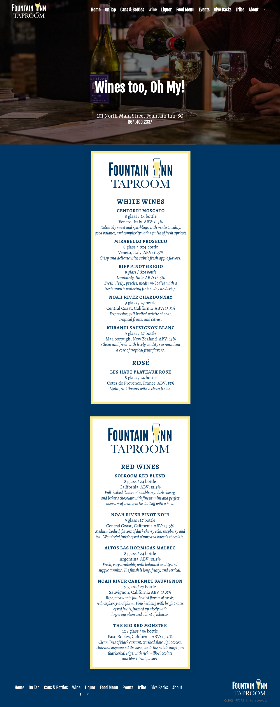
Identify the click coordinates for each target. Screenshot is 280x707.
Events (204, 9)
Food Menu (185, 9)
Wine (153, 9)
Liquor (166, 9)
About (253, 9)
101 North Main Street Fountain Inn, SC (140, 116)
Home (96, 9)
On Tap (110, 9)
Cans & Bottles (132, 9)
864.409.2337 (140, 122)
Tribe (240, 9)
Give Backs (222, 9)
